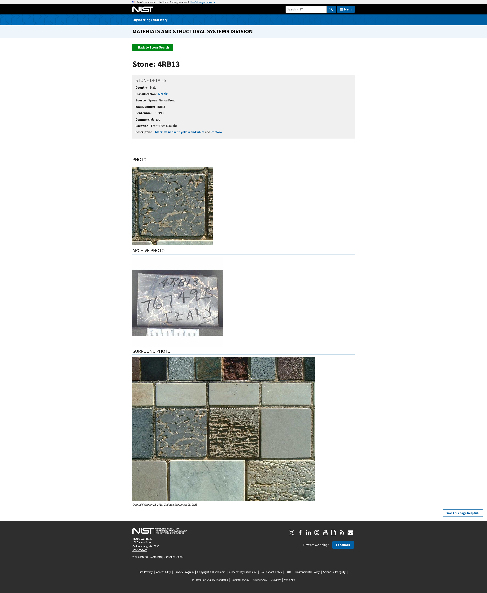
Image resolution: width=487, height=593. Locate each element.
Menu (348, 9)
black (159, 132)
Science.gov (260, 580)
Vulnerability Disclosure (243, 572)
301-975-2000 (139, 550)
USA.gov (276, 580)
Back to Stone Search (153, 47)
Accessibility (163, 572)
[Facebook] (300, 532)
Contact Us (156, 557)
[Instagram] (317, 532)
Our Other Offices (174, 557)
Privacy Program (184, 572)
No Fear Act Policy (271, 572)
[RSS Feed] (342, 532)
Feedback (343, 545)
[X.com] (292, 532)
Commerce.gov (240, 580)
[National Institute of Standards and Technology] (159, 530)
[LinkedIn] (308, 532)
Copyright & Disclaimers (211, 572)
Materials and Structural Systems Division (192, 31)
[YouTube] (325, 532)
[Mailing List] (350, 532)
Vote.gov (289, 580)
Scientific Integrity (334, 572)
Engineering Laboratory (150, 20)
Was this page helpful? (462, 513)
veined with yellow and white (184, 132)
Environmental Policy (307, 572)
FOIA (288, 572)
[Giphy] (333, 532)
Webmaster (139, 557)
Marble (163, 94)
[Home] (142, 9)
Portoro (216, 132)
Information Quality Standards (210, 580)
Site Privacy (146, 572)
